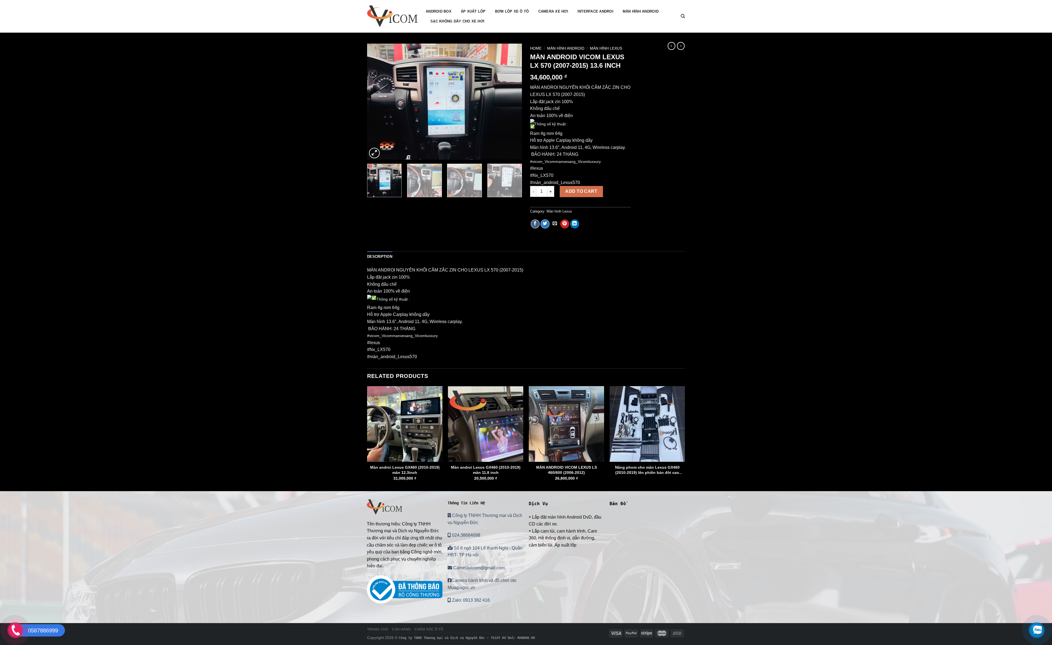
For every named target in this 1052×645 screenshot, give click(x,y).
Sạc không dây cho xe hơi (457, 21)
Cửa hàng (401, 629)
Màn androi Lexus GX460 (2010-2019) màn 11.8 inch (486, 470)
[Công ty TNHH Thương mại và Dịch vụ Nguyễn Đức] (392, 16)
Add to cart (581, 191)
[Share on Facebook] (535, 223)
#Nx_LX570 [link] (541, 175)
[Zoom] (374, 153)
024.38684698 (465, 535)
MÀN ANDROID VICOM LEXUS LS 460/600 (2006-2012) (566, 470)
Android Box (438, 11)
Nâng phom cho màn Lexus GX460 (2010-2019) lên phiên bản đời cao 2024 (647, 470)
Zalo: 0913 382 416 (470, 600)
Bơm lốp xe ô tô (512, 11)
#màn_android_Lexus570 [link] (555, 182)
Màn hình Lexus (606, 48)
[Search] (683, 16)
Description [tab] (379, 256)
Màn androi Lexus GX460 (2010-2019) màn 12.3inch (405, 470)
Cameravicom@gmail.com (478, 567)
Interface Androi (595, 11)
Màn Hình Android (641, 11)
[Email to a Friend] (554, 223)
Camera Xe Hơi (553, 11)
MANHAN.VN (526, 638)
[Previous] (377, 101)
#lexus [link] (536, 168)
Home (536, 48)
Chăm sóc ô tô (428, 629)
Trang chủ (377, 629)
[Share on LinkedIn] (574, 223)
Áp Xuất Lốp (473, 11)
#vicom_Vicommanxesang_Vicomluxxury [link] (565, 161)
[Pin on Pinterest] (564, 223)
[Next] (512, 101)
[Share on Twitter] (545, 223)
